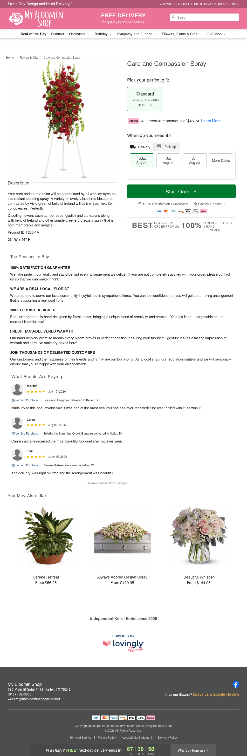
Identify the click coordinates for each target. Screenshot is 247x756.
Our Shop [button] (215, 33)
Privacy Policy (106, 737)
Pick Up (170, 146)
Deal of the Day (33, 33)
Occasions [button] (77, 33)
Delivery (144, 146)
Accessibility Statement (137, 737)
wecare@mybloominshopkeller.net (34, 698)
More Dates (221, 160)
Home (10, 57)
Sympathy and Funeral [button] (135, 33)
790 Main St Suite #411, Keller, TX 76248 (39, 689)
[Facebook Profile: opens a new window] (236, 684)
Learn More (211, 120)
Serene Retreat (54, 465)
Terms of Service (80, 737)
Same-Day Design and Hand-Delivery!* (40, 3)
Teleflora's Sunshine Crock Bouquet (68, 433)
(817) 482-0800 (20, 694)
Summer (57, 33)
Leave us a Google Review (216, 694)
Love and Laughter (56, 400)
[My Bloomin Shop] (42, 18)
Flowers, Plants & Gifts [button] (180, 33)
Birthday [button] (102, 33)
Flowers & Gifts (29, 57)
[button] (234, 735)
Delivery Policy (168, 737)
